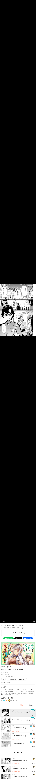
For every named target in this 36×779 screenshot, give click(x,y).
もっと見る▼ (18, 752)
